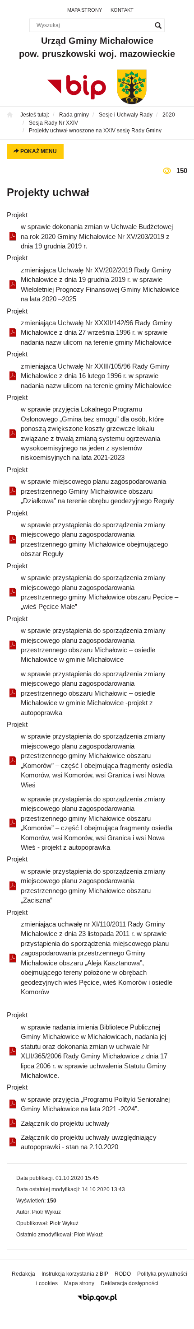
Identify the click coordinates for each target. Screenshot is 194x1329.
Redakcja (23, 1274)
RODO (123, 1274)
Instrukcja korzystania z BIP (75, 1274)
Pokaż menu (38, 151)
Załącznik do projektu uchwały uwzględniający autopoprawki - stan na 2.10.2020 (89, 1142)
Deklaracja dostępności (129, 1283)
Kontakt (122, 10)
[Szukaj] (158, 25)
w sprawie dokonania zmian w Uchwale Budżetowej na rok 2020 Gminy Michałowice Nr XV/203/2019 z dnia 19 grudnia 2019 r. (97, 236)
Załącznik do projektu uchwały (65, 1123)
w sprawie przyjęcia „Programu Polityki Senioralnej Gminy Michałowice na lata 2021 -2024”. (95, 1104)
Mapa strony (84, 10)
